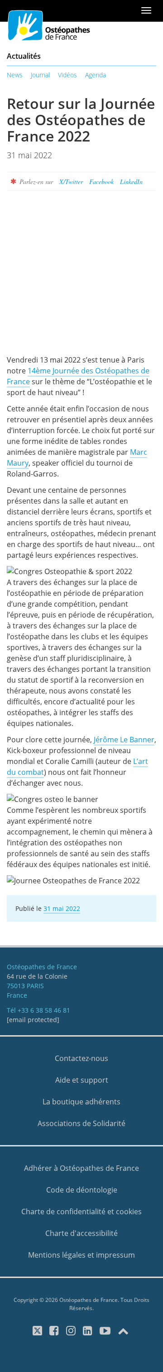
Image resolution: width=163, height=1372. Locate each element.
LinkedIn (131, 181)
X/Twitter (71, 181)
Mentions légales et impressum (81, 1255)
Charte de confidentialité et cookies (81, 1211)
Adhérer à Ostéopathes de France (81, 1168)
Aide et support (81, 1080)
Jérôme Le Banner (124, 740)
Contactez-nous (81, 1058)
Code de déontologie (81, 1190)
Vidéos (67, 75)
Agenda (95, 75)
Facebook (101, 181)
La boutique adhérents (81, 1102)
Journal (40, 75)
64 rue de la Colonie (37, 976)
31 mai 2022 (61, 908)
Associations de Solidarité (81, 1123)
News (15, 75)
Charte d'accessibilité (81, 1233)
